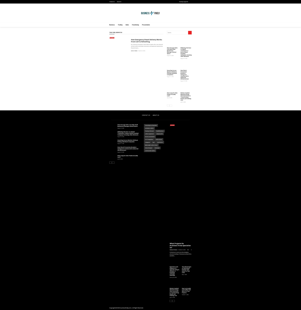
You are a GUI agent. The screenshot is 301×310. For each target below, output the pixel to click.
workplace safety (149, 128)
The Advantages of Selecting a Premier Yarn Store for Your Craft (186, 269)
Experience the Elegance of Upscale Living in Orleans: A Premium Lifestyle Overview (174, 271)
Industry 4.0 (159, 133)
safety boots (159, 139)
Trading (120, 25)
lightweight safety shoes (151, 145)
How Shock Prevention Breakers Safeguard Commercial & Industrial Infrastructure (185, 75)
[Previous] (168, 105)
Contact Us (112, 1)
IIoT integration (149, 139)
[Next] (171, 105)
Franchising (135, 25)
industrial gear (148, 148)
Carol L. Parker (134, 50)
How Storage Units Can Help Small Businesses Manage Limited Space (172, 50)
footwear (157, 148)
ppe (154, 142)
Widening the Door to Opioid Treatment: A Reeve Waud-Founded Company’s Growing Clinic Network (186, 52)
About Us (119, 1)
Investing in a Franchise (151, 125)
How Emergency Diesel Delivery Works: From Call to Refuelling (146, 41)
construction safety (150, 150)
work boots (160, 142)
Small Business (160, 131)
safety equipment (149, 133)
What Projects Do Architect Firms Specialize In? (180, 245)
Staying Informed (149, 131)
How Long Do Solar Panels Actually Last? (172, 94)
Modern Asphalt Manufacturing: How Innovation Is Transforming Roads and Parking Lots (186, 96)
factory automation (150, 136)
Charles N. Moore (173, 249)
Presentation (146, 25)
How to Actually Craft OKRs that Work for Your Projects (186, 290)
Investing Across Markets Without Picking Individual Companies (172, 72)
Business (112, 25)
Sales (127, 25)
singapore (147, 142)
